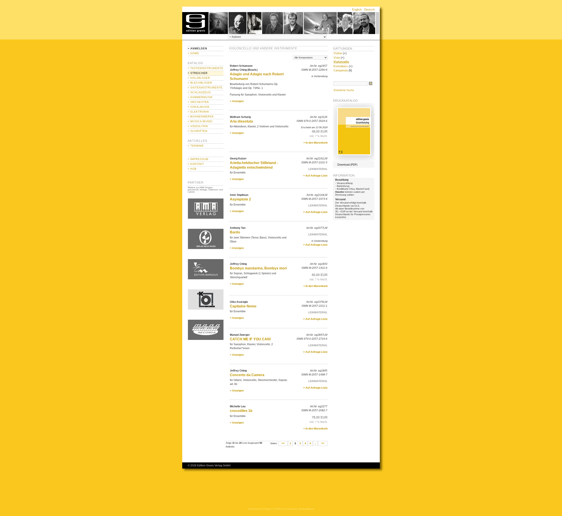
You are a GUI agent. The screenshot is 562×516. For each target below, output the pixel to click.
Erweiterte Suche (344, 90)
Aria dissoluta (241, 121)
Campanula (340, 70)
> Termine (196, 145)
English (357, 9)
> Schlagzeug (199, 92)
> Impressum (198, 159)
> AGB (192, 168)
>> (323, 443)
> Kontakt (196, 164)
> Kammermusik (200, 97)
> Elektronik (198, 111)
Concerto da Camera (247, 375)
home (195, 23)
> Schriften (197, 131)
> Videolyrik (198, 126)
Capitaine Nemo (243, 306)
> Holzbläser (199, 77)
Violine (337, 53)
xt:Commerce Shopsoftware (298, 509)
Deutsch (369, 9)
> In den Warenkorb (315, 142)
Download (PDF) (347, 164)
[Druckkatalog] (353, 160)
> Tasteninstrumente (205, 68)
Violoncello (341, 61)
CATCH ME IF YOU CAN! (250, 339)
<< (283, 443)
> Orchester (198, 102)
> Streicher (198, 73)
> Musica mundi (200, 121)
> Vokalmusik (199, 106)
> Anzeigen (237, 101)
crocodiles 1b (241, 411)
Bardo (235, 232)
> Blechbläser (200, 82)
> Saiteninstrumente (205, 87)
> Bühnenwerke (201, 116)
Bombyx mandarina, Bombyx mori (258, 268)
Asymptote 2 (240, 199)
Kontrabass (340, 66)
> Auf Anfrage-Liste (315, 175)
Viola (336, 57)
